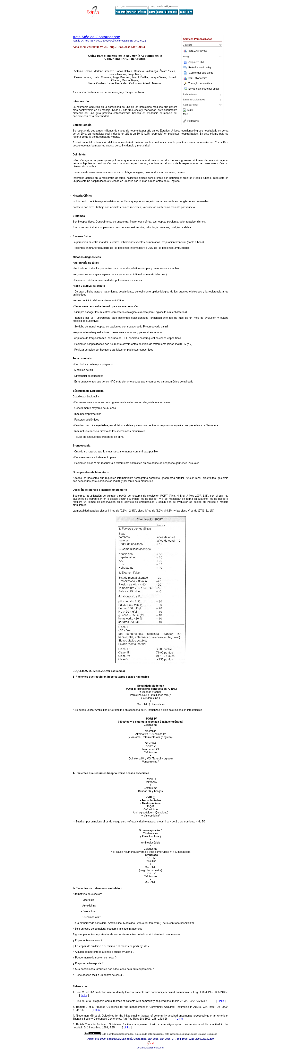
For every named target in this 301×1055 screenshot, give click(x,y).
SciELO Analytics (197, 50)
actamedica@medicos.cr (150, 1047)
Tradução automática (200, 83)
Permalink (193, 120)
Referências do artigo (200, 67)
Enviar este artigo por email (203, 88)
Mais (190, 110)
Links (84, 995)
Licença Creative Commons (203, 1034)
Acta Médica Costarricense (96, 37)
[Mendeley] (185, 110)
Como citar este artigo (201, 72)
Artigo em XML (196, 62)
